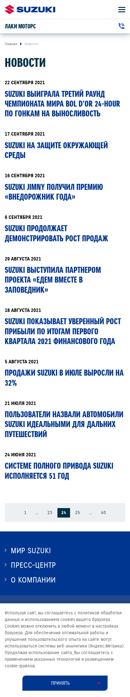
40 (103, 512)
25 (77, 512)
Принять (60, 683)
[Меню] (121, 9)
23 (49, 512)
